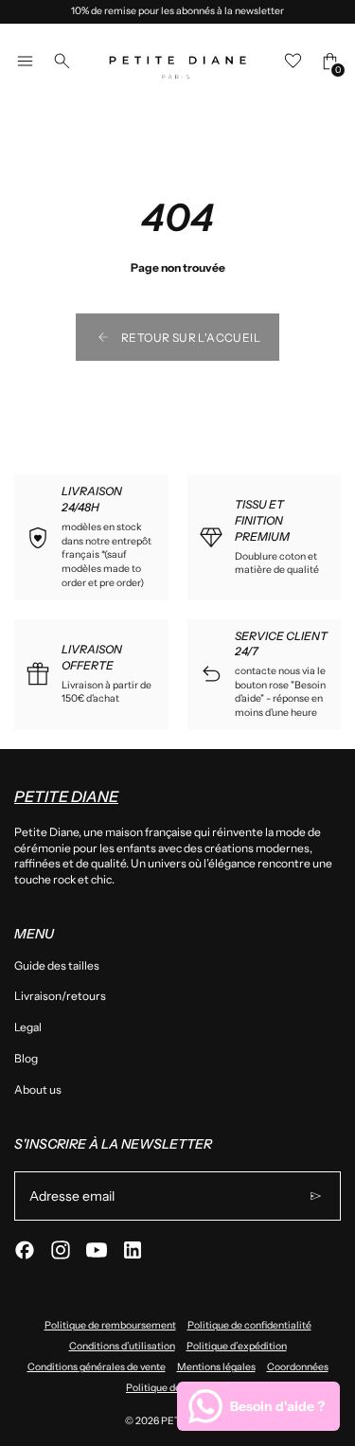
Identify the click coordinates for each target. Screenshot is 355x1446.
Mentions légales (216, 1367)
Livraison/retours (60, 996)
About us (38, 1089)
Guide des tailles (56, 965)
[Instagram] (60, 1250)
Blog (26, 1058)
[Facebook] (24, 1250)
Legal (28, 1027)
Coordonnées (297, 1367)
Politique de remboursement (110, 1325)
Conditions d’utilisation (122, 1346)
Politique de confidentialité (249, 1325)
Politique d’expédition (236, 1346)
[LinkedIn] (132, 1250)
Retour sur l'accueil (190, 337)
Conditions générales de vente (96, 1367)
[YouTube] (96, 1250)
